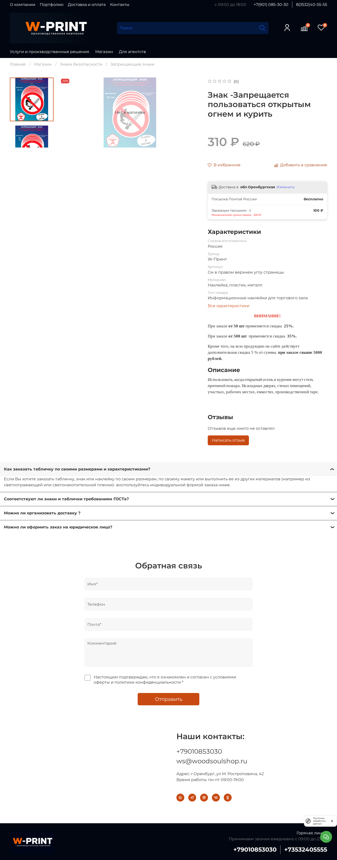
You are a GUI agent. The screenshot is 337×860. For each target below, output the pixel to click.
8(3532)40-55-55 (311, 4)
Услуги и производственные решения (49, 51)
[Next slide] (32, 141)
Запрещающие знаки (132, 64)
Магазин (104, 51)
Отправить (168, 699)
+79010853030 (199, 751)
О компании (22, 4)
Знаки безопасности (81, 64)
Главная (18, 64)
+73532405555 (305, 849)
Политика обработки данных (319, 821)
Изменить (286, 187)
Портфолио (51, 4)
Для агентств (132, 51)
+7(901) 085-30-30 (271, 4)
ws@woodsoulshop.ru (211, 761)
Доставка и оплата (87, 4)
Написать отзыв (228, 440)
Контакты (120, 4)
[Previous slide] (32, 84)
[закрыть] (332, 821)
